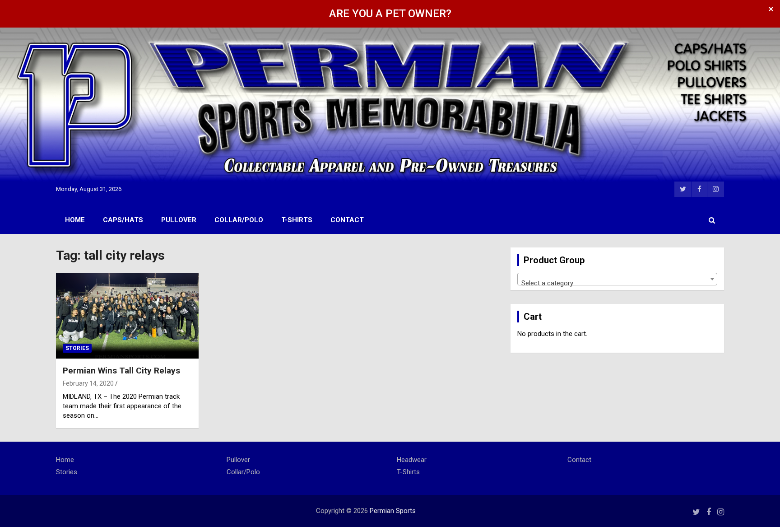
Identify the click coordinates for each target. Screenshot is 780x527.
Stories (77, 348)
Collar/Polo (238, 220)
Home (75, 220)
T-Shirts (296, 220)
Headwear (412, 460)
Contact (347, 220)
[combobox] (617, 279)
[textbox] (617, 283)
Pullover (178, 220)
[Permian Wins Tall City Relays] (127, 316)
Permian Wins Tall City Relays (121, 370)
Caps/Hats (123, 220)
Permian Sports (393, 511)
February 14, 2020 (88, 383)
